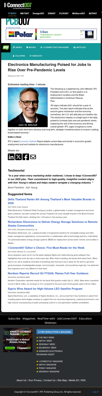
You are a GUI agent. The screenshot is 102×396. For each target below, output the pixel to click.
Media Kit (74, 380)
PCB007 (12, 14)
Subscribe (14, 318)
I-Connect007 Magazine (56, 47)
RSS (83, 380)
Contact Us (49, 380)
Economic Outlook (27, 141)
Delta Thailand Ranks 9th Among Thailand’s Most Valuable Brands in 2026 (51, 201)
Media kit (37, 56)
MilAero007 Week (47, 347)
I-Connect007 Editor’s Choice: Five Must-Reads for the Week (46, 248)
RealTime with (46, 318)
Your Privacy (35, 380)
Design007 (38, 14)
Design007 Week (47, 344)
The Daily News (46, 337)
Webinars (50, 323)
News (19, 47)
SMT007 (24, 14)
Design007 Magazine (49, 371)
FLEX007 (64, 14)
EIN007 (52, 14)
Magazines (28, 318)
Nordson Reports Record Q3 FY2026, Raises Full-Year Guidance (48, 273)
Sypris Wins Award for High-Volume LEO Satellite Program (45, 288)
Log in (95, 391)
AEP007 (93, 14)
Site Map (62, 380)
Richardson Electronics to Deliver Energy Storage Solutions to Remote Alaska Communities (52, 223)
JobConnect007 (67, 318)
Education (85, 318)
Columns (20, 56)
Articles (81, 47)
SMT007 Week (45, 340)
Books (32, 47)
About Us (21, 380)
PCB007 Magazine (47, 368)
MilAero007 (78, 14)
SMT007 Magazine (47, 364)
